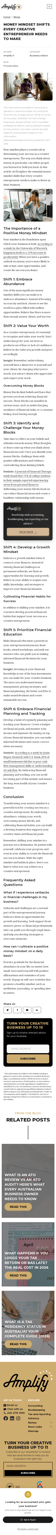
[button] (49, 7)
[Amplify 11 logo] (11, 7)
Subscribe (28, 1058)
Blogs (17, 17)
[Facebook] (17, 1010)
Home (6, 17)
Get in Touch (26, 531)
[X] (7, 1010)
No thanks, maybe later (28, 1529)
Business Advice (39, 55)
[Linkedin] (37, 1010)
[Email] (27, 1010)
